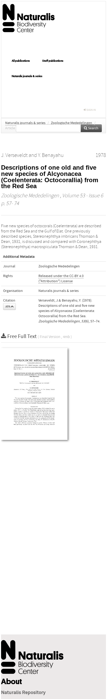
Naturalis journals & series (27, 76)
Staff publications (52, 61)
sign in (91, 110)
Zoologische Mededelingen (71, 123)
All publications (21, 61)
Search (92, 128)
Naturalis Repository (23, 692)
